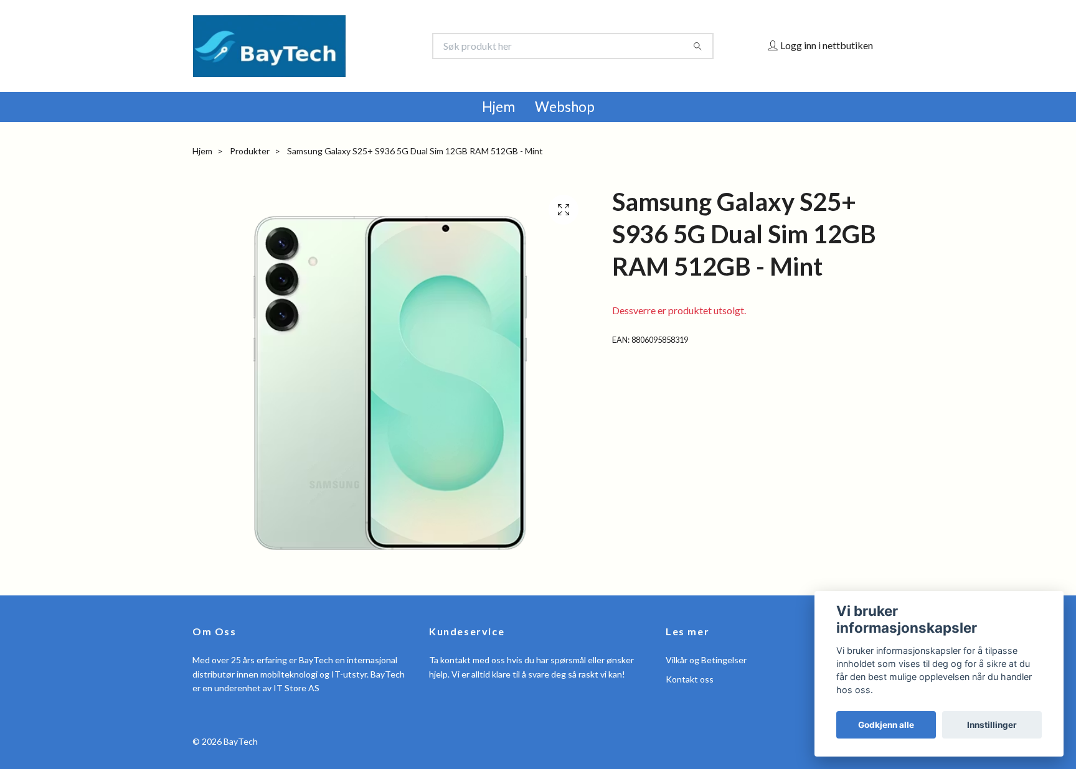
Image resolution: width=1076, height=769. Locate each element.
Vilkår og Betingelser (706, 660)
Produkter (250, 151)
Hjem (498, 106)
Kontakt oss (690, 679)
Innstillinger (992, 725)
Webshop (565, 106)
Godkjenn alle (886, 725)
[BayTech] (365, 46)
